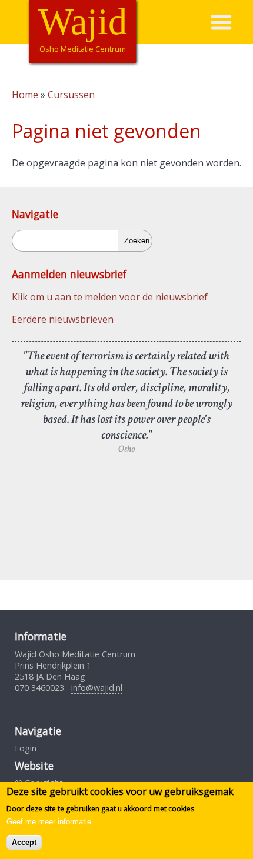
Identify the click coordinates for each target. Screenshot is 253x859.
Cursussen (71, 94)
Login (25, 748)
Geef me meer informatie (48, 821)
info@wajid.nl (96, 687)
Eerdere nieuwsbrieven (63, 319)
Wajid (82, 21)
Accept (24, 842)
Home (25, 94)
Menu (231, 22)
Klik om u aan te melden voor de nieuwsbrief (110, 296)
